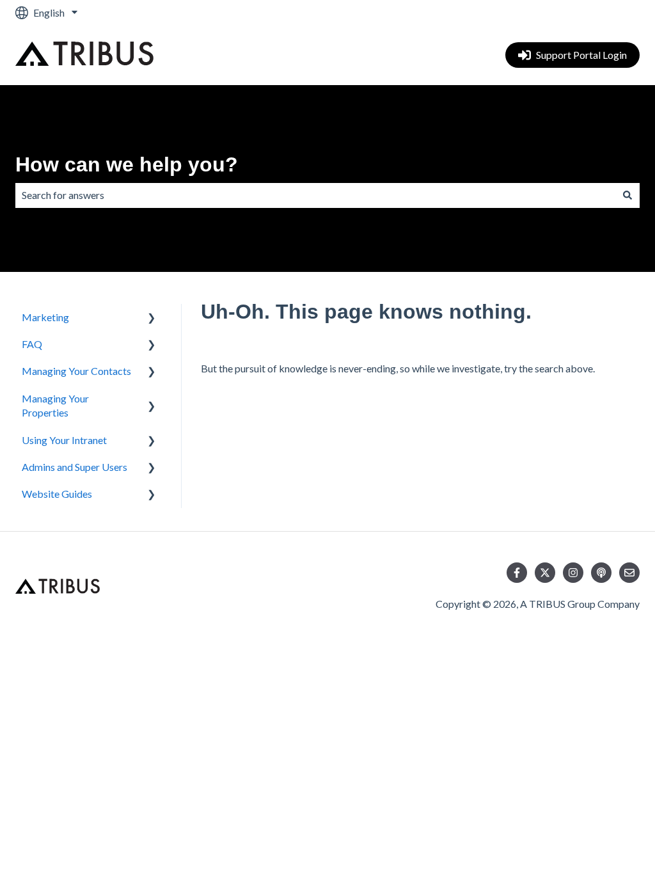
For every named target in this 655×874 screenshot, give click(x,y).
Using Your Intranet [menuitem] (64, 440)
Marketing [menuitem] (45, 317)
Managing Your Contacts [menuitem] (76, 371)
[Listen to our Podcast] (601, 572)
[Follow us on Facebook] (517, 572)
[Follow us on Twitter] (545, 572)
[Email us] (629, 572)
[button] (151, 318)
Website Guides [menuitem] (57, 494)
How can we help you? (126, 164)
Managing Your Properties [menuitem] (55, 405)
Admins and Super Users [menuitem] (74, 467)
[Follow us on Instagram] (573, 572)
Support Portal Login (581, 55)
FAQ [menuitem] (32, 344)
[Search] (627, 195)
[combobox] (315, 195)
